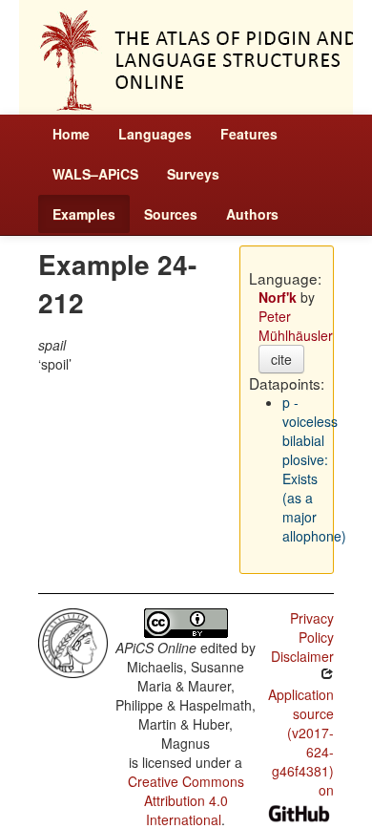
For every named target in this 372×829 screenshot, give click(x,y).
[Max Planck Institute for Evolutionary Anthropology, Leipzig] (73, 640)
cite (281, 359)
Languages (155, 133)
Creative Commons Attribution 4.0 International (186, 800)
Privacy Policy (312, 627)
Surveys (193, 173)
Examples (83, 213)
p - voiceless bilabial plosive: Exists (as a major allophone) (314, 469)
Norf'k (277, 297)
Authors (252, 213)
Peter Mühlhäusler (295, 326)
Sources (170, 213)
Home (71, 133)
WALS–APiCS (95, 173)
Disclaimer (302, 656)
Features (249, 133)
